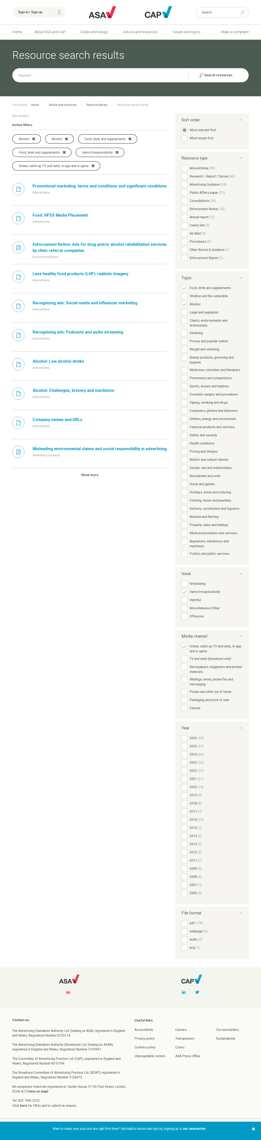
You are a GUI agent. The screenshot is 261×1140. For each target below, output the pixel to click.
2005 (196, 893)
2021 (196, 779)
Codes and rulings (94, 32)
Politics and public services (209, 554)
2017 (196, 811)
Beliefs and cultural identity (209, 460)
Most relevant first (203, 130)
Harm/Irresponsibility (205, 592)
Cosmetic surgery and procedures (214, 394)
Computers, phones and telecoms (214, 411)
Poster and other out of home (210, 692)
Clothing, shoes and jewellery (210, 500)
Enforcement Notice (207, 209)
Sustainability (225, 1038)
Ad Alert (198, 233)
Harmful (195, 600)
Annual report (202, 217)
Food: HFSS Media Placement (60, 215)
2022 (196, 771)
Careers (181, 1030)
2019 (196, 795)
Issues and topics (186, 32)
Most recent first (201, 138)
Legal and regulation (204, 312)
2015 (196, 828)
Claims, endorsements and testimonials (209, 323)
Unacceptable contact (150, 1056)
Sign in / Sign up (30, 12)
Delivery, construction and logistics (214, 509)
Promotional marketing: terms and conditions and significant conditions (100, 186)
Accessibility (144, 1030)
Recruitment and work (205, 476)
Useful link (199, 225)
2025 (196, 746)
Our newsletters (227, 1030)
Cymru (179, 1047)
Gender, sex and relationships (211, 468)
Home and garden (202, 484)
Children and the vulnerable (209, 296)
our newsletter (194, 1129)
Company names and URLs (57, 419)
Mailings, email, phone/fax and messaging (211, 681)
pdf (196, 923)
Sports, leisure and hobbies (209, 386)
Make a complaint (235, 32)
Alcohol (195, 304)
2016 (196, 820)
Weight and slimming (204, 349)
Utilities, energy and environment (213, 419)
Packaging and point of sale (209, 700)
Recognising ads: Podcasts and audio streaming (78, 332)
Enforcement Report (206, 258)
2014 (196, 836)
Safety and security (203, 435)
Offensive (197, 616)
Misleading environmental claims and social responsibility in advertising (100, 448)
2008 (196, 877)
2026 (196, 738)
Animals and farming (204, 517)
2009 (196, 869)
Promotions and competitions (211, 378)
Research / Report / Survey (212, 176)
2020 (196, 787)
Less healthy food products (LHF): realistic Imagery (80, 273)
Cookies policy (145, 1047)
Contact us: (21, 1020)
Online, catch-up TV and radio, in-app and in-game (215, 648)
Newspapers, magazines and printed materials (216, 669)
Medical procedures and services (213, 533)
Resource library (97, 104)
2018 (196, 803)
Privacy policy (145, 1038)
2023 (196, 762)
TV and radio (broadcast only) (210, 659)
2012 (196, 852)
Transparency (184, 1038)
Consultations (203, 201)
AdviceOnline (202, 168)
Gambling (196, 333)
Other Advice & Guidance (209, 250)
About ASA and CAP (50, 32)
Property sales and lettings (209, 525)
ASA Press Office (187, 1056)
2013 (196, 844)
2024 (196, 754)
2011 (196, 860)
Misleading (198, 584)
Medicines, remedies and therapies (215, 370)
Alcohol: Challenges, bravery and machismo (73, 390)
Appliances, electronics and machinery (209, 543)
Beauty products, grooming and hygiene (212, 360)
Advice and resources (140, 32)
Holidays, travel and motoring (210, 492)
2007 (196, 885)
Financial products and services (212, 427)
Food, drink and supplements (210, 288)
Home (17, 32)
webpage (199, 931)
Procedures (200, 242)
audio (196, 939)
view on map (37, 1091)
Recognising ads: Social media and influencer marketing (85, 302)
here (23, 1106)
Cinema (195, 708)
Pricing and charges (204, 451)
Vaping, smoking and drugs (209, 402)
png (195, 947)
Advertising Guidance (208, 184)
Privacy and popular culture (209, 341)
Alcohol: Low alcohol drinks (58, 361)
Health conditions (202, 443)
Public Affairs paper (207, 193)
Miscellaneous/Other (205, 608)
